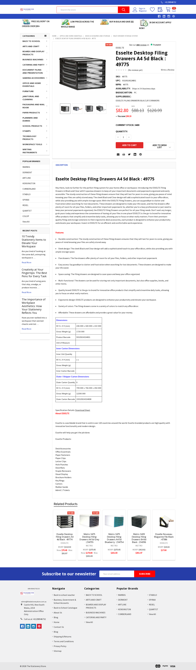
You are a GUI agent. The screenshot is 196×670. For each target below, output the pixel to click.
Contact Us (59, 627)
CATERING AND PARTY (33, 64)
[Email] (118, 154)
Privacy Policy (60, 646)
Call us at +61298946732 (35, 619)
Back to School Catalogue (65, 607)
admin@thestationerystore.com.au (33, 602)
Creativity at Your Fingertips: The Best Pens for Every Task (34, 273)
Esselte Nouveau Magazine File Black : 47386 (164, 537)
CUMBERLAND (29, 188)
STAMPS (27, 131)
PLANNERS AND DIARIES (30, 119)
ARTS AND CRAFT (31, 46)
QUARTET (27, 210)
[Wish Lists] (154, 9)
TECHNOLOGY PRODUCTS (29, 138)
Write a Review (167, 69)
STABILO (27, 194)
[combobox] (93, 9)
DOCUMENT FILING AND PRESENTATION (33, 71)
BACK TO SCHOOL (31, 41)
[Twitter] (129, 154)
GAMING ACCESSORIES (34, 78)
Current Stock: (127, 125)
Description (62, 165)
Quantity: (122, 131)
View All (26, 221)
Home (56, 622)
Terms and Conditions (64, 641)
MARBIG (26, 167)
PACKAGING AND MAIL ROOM (34, 106)
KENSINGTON (29, 183)
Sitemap (57, 651)
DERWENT (27, 172)
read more (26, 262)
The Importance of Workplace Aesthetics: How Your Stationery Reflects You (33, 306)
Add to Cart (68, 526)
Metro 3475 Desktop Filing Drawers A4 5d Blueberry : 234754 (114, 538)
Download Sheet (82, 410)
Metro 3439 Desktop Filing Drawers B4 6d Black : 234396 (139, 538)
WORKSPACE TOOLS (32, 144)
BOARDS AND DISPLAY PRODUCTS (33, 53)
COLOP (26, 216)
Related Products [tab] (65, 504)
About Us (58, 612)
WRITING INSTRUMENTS (30, 151)
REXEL (25, 205)
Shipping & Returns (62, 636)
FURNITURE (28, 91)
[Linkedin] (135, 154)
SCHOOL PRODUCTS (32, 126)
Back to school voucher (64, 595)
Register (143, 11)
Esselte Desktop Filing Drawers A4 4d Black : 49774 (64, 537)
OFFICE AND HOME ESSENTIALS (32, 84)
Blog (56, 617)
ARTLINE (27, 178)
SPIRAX (26, 199)
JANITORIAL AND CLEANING (31, 98)
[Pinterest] (140, 154)
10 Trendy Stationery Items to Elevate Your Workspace (34, 241)
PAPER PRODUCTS (31, 112)
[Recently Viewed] (162, 9)
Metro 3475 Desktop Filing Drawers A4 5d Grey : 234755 (89, 538)
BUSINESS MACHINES (33, 59)
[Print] (123, 154)
